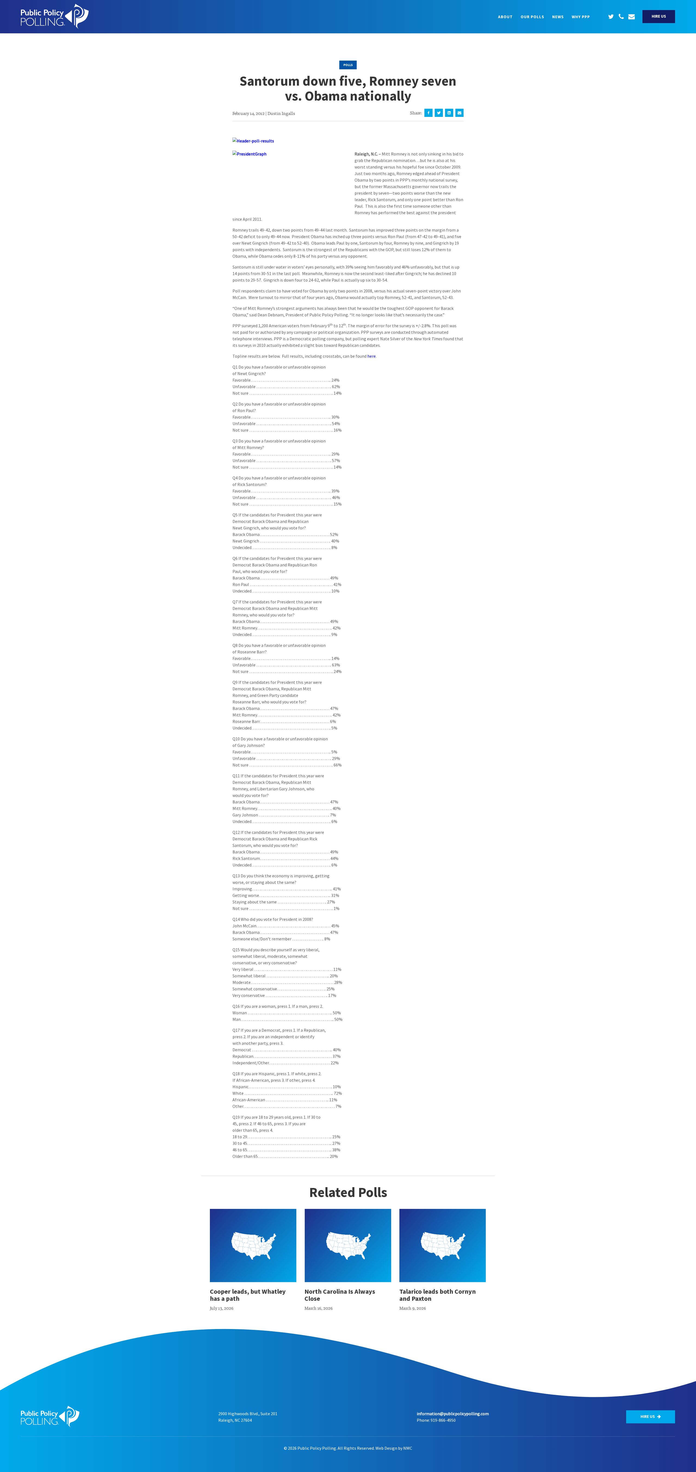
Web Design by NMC (393, 1448)
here (371, 356)
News (558, 17)
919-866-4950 (443, 1420)
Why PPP (581, 17)
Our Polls (532, 17)
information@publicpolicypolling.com (453, 1413)
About (505, 17)
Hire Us (659, 16)
